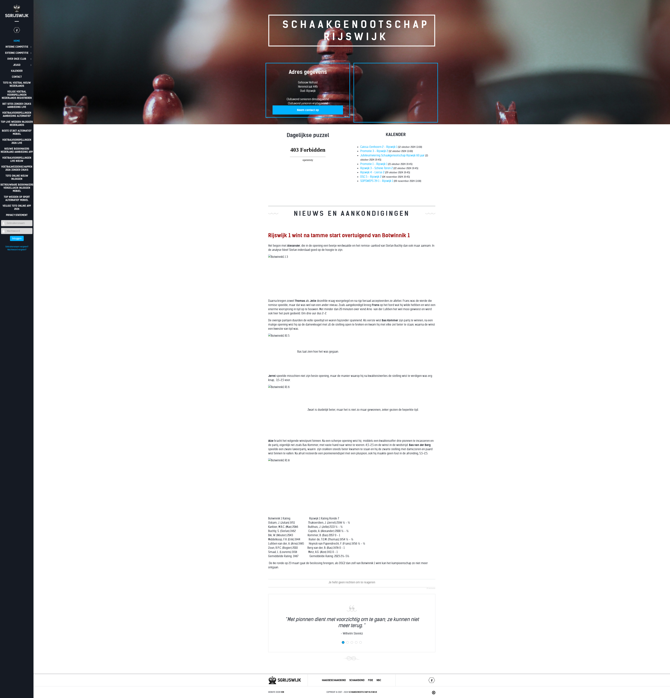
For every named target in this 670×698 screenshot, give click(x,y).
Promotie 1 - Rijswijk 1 (373, 164)
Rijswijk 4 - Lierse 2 (372, 172)
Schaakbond (356, 680)
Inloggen (16, 238)
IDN (282, 692)
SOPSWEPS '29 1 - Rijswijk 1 (376, 181)
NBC (379, 680)
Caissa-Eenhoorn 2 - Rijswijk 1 (378, 147)
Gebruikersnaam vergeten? (16, 246)
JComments (430, 588)
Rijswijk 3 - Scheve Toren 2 (376, 168)
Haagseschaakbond (334, 680)
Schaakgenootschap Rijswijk (363, 692)
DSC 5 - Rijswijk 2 (370, 176)
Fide (370, 680)
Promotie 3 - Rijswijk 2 (374, 151)
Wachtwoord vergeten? (16, 249)
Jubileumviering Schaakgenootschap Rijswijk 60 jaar (392, 155)
